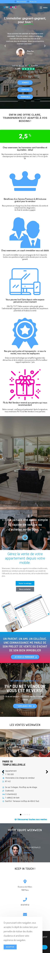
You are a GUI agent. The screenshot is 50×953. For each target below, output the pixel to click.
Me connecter (21, 2)
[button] (5, 45)
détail (30, 149)
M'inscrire (33, 2)
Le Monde (39, 156)
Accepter (10, 947)
